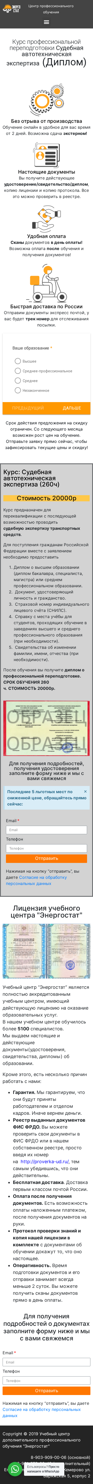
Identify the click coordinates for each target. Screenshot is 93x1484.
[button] (72, 408)
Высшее (29, 361)
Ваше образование (32, 348)
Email (11, 820)
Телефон (14, 839)
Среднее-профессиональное (47, 371)
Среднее (30, 381)
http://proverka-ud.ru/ (43, 1161)
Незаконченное (36, 391)
